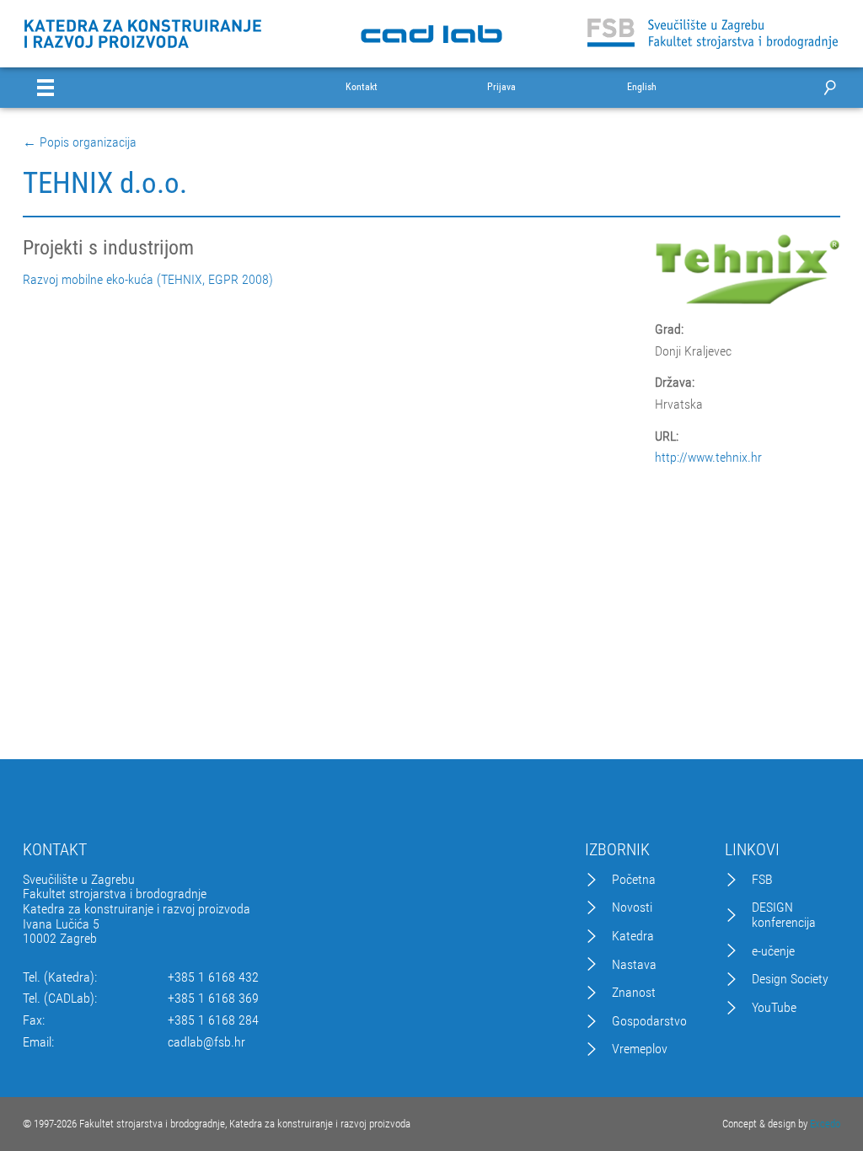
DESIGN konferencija (784, 914)
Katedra (633, 936)
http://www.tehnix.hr (708, 457)
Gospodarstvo (649, 1021)
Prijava (501, 87)
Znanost (634, 992)
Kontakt (362, 87)
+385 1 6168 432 (213, 977)
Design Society (790, 979)
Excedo (825, 1123)
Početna (634, 879)
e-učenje (773, 951)
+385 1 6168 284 (213, 1020)
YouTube (774, 1007)
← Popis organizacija (80, 142)
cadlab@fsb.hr (206, 1042)
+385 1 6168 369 (213, 998)
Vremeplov (639, 1049)
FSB (762, 879)
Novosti (632, 907)
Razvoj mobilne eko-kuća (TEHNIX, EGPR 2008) (148, 279)
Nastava (634, 964)
